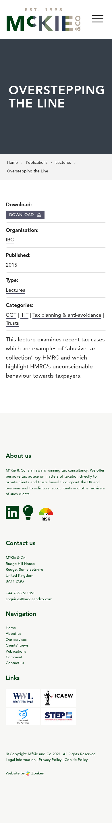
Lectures (15, 289)
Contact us (15, 662)
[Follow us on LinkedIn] (13, 516)
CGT (11, 314)
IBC (10, 239)
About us (13, 633)
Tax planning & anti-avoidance (66, 314)
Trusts (12, 323)
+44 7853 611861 (20, 593)
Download (22, 214)
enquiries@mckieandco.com (29, 599)
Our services (16, 639)
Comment (14, 657)
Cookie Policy (76, 759)
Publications (16, 651)
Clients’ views (17, 645)
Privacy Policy (50, 759)
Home (11, 627)
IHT (24, 314)
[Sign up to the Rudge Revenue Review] (28, 516)
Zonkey (37, 773)
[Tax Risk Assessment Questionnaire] (46, 516)
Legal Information (21, 759)
